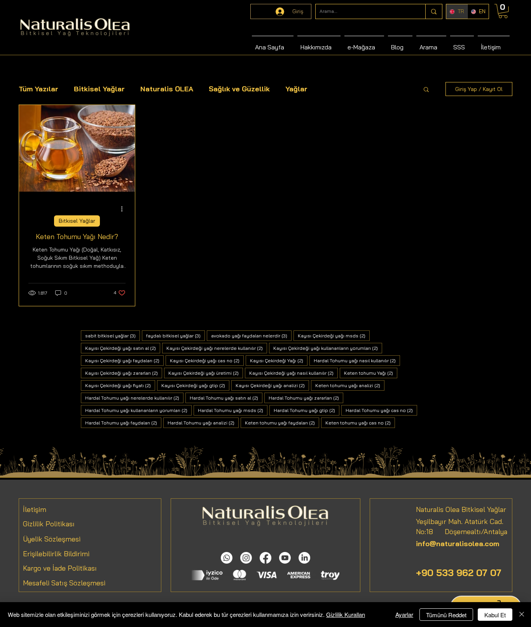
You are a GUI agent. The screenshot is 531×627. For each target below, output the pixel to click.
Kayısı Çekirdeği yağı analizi (272, 385)
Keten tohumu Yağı (370, 373)
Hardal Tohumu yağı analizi (203, 422)
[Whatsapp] (226, 558)
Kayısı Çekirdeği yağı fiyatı (120, 385)
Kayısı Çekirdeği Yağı (278, 360)
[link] (503, 11)
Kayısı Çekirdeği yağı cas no (207, 360)
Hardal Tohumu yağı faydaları (123, 422)
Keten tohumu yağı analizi (349, 385)
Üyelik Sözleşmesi (51, 538)
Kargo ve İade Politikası (60, 568)
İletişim (34, 509)
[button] (426, 90)
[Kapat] (521, 614)
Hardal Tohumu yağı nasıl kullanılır (357, 360)
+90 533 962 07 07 (458, 572)
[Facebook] (265, 558)
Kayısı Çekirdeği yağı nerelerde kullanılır (216, 348)
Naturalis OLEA (166, 88)
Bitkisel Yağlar (99, 88)
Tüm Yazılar (38, 88)
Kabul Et (495, 615)
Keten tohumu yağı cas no (360, 422)
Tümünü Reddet (446, 615)
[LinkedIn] (304, 558)
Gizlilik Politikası (49, 523)
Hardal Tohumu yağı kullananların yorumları (138, 410)
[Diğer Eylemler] (124, 208)
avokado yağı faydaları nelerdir (251, 335)
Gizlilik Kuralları (345, 614)
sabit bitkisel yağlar (112, 335)
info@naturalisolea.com (457, 543)
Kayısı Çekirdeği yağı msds (334, 335)
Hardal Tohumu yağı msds (232, 410)
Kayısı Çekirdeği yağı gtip (195, 385)
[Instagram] (246, 558)
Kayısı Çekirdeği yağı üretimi (205, 373)
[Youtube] (285, 558)
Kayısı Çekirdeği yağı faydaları (124, 360)
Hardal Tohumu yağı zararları (306, 398)
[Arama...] (433, 11)
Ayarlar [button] (404, 614)
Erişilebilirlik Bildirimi (56, 553)
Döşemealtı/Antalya (470, 531)
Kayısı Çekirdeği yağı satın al (122, 348)
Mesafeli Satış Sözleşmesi (64, 582)
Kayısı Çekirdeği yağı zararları (123, 373)
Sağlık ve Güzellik (239, 88)
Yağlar (296, 88)
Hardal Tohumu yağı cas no (381, 410)
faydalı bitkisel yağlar (175, 335)
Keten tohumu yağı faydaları (282, 422)
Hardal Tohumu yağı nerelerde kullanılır (134, 398)
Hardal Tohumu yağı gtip (306, 410)
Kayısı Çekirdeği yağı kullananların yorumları (327, 348)
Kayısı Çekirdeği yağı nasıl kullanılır (293, 373)
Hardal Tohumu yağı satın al (226, 398)
